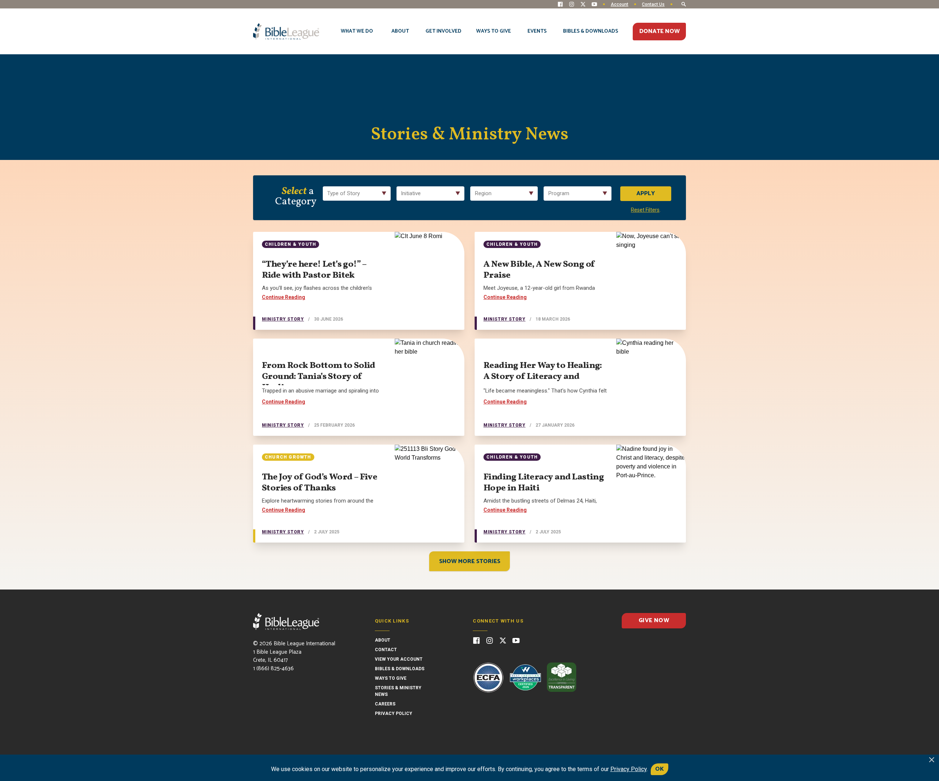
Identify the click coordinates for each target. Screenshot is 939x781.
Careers (385, 704)
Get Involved (443, 31)
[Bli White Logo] (286, 621)
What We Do (357, 31)
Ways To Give (493, 31)
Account (619, 4)
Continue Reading (283, 297)
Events (537, 31)
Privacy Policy (393, 713)
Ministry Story (283, 319)
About (400, 31)
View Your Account (399, 659)
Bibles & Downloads (590, 31)
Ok (659, 769)
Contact (386, 649)
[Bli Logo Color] (286, 31)
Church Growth (288, 457)
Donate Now (659, 31)
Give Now (654, 620)
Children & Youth (290, 244)
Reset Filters (645, 210)
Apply (645, 193)
